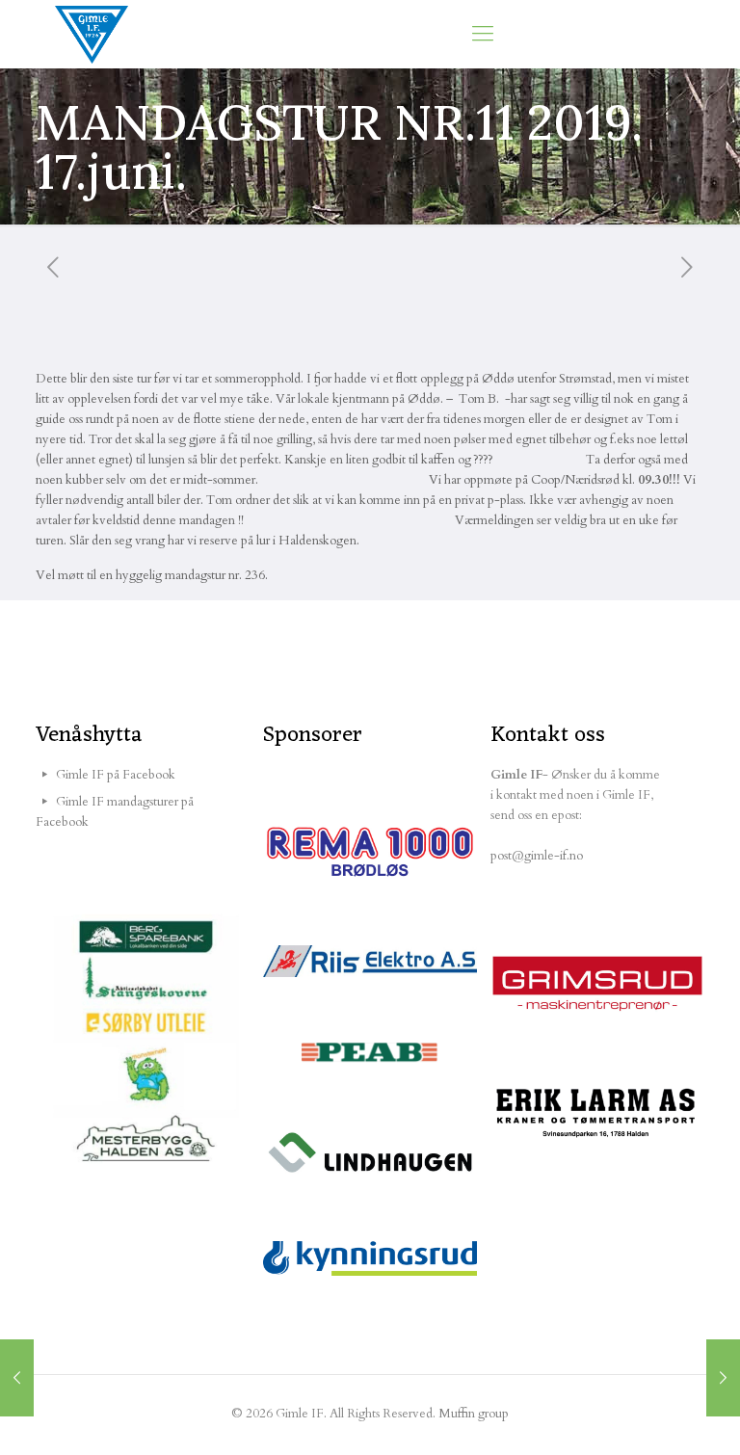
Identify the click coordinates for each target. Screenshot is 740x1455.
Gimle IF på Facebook (115, 774)
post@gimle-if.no (536, 855)
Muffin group (473, 1413)
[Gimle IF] (91, 33)
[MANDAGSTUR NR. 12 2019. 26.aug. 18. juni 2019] (723, 1377)
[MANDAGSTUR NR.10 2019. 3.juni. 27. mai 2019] (17, 1377)
